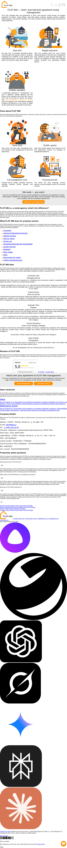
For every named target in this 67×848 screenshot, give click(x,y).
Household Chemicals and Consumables (18, 244)
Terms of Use (41, 844)
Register (32, 507)
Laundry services (9, 247)
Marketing (6, 249)
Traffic (7, 508)
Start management (23, 383)
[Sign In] (52, 5)
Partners (2, 508)
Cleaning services (9, 236)
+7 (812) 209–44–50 (30, 518)
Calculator (20, 507)
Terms (2, 836)
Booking (12, 505)
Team (16, 510)
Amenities (7, 505)
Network (16, 508)
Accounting (7, 230)
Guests (2, 505)
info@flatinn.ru (11, 425)
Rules (17, 505)
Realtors (11, 508)
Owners (2, 507)
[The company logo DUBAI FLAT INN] (7, 4)
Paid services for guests (12, 257)
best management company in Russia (19, 100)
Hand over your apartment (33, 202)
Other (5, 255)
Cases (25, 507)
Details (31, 510)
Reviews (26, 510)
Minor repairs (8, 252)
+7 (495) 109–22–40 (11, 427)
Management (8, 507)
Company (3, 510)
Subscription (23, 505)
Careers (21, 510)
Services (12, 510)
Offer (31, 505)
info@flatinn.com (54, 518)
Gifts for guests (8, 238)
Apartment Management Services (15, 233)
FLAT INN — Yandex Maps (46, 372)
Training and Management (12, 260)
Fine (2, 847)
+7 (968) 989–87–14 (43, 518)
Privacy (6, 836)
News (7, 510)
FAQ (28, 505)
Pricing (15, 507)
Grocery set (7, 241)
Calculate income (43, 383)
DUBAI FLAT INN (5, 831)
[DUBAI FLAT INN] (6, 518)
